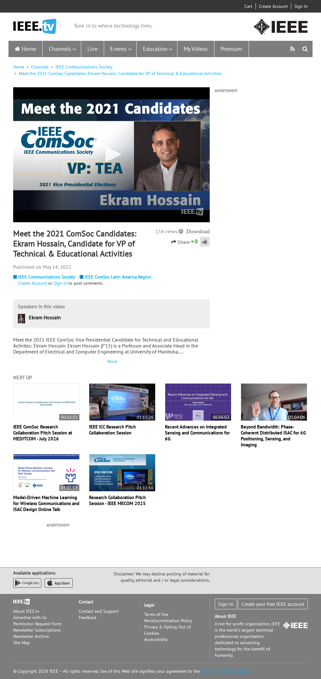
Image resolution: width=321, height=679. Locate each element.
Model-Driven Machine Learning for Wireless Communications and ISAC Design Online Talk (46, 503)
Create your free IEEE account (272, 604)
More (111, 361)
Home (29, 48)
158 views (166, 231)
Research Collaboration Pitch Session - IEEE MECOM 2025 (117, 500)
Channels (60, 48)
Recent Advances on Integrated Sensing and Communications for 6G (197, 433)
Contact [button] (86, 602)
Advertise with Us (30, 617)
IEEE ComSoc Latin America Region (118, 277)
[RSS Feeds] (293, 48)
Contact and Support (98, 611)
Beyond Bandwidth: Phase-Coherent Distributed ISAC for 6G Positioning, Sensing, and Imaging (273, 436)
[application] (111, 154)
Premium (231, 48)
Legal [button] (149, 605)
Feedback (88, 617)
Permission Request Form (37, 624)
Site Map (21, 642)
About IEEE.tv (26, 611)
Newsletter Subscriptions (37, 630)
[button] (111, 154)
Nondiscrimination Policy (168, 620)
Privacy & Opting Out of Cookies (167, 630)
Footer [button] (19, 602)
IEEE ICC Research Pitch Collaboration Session (112, 430)
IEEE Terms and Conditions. (227, 671)
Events (118, 48)
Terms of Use (156, 614)
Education (155, 48)
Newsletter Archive (31, 636)
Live (92, 48)
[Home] (34, 26)
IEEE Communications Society (84, 67)
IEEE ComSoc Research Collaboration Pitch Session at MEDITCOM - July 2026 (42, 433)
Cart (248, 6)
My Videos (196, 48)
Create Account (273, 6)
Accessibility (156, 639)
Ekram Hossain (45, 317)
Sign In (301, 6)
